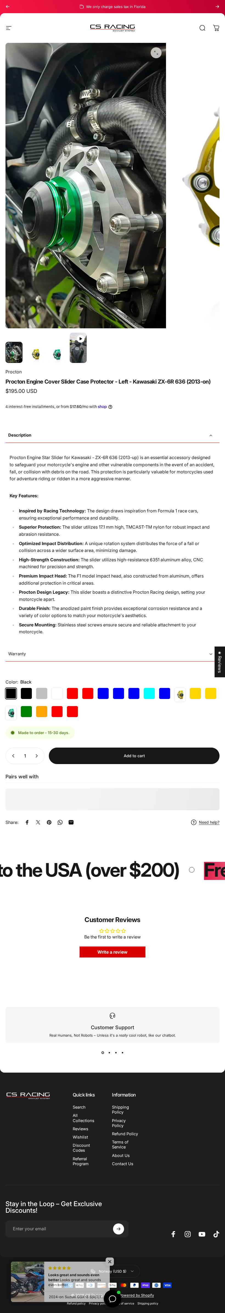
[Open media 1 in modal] (156, 52)
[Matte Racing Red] (72, 711)
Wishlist (80, 1137)
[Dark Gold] (210, 693)
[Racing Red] (57, 711)
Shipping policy (147, 1303)
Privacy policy (98, 1303)
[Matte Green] (26, 711)
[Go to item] (13, 352)
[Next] (217, 6)
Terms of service (123, 1303)
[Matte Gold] (195, 693)
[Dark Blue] (133, 693)
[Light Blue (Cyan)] (149, 693)
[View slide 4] (122, 1053)
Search (79, 1107)
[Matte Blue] (118, 693)
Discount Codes (81, 1148)
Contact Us (122, 1163)
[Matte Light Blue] (164, 693)
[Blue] (103, 693)
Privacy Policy (119, 1123)
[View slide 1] (102, 1053)
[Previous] (8, 6)
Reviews (80, 1128)
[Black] (10, 693)
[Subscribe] (118, 1228)
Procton (13, 371)
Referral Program (81, 1161)
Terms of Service (120, 1145)
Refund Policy (125, 1133)
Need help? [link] (209, 822)
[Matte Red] (87, 693)
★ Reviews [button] (220, 662)
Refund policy (76, 1303)
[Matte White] (57, 693)
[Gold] (180, 695)
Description (19, 435)
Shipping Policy (120, 1110)
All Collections (83, 1118)
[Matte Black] (26, 693)
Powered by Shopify (136, 1295)
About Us (121, 1155)
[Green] (10, 713)
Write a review (112, 952)
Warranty (17, 653)
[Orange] (41, 711)
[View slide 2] (109, 1053)
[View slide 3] (116, 1053)
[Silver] (41, 693)
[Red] (72, 693)
